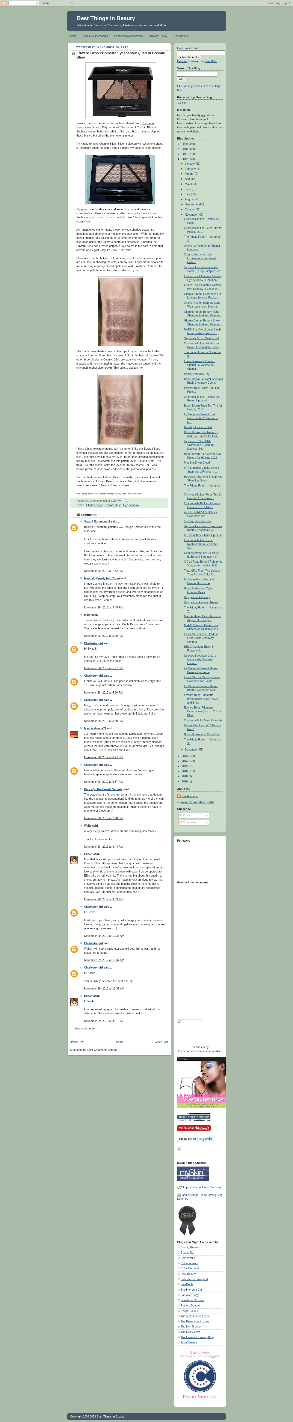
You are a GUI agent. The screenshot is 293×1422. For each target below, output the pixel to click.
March (189, 173)
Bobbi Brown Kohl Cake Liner (202, 734)
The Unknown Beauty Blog (197, 1337)
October (190, 209)
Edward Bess (113, 505)
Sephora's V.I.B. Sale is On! (201, 338)
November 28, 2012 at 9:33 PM (103, 899)
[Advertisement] (194, 950)
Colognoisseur (189, 1263)
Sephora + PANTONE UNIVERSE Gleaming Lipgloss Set (199, 445)
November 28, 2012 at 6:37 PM (103, 781)
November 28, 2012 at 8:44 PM (103, 846)
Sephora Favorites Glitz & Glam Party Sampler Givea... (200, 659)
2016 (185, 771)
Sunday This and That (197, 521)
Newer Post (77, 1042)
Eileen (88, 854)
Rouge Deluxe (189, 1310)
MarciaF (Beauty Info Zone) (102, 578)
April (188, 178)
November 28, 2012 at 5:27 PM (103, 668)
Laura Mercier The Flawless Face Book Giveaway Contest (201, 638)
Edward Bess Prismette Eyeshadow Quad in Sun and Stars (201, 699)
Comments (189, 822)
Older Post (161, 1042)
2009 (185, 144)
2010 (185, 148)
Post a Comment (84, 1028)
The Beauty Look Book (195, 1321)
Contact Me (181, 36)
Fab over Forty (190, 1295)
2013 (185, 756)
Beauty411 (187, 1252)
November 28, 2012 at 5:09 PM (103, 635)
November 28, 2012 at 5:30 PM (103, 720)
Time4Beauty (189, 1342)
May (188, 184)
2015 (185, 766)
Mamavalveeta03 (95, 728)
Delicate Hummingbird (194, 1279)
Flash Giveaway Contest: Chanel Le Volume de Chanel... (199, 365)
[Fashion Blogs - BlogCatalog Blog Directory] (200, 1198)
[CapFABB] (200, 1399)
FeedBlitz (211, 61)
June (188, 189)
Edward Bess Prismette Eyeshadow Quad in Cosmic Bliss (203, 711)
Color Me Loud (190, 1268)
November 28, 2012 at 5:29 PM (103, 692)
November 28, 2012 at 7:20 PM (103, 818)
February (191, 168)
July (188, 194)
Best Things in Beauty (106, 18)
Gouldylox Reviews (192, 1300)
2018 (185, 776)
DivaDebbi (187, 1284)
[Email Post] (125, 500)
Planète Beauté (190, 1305)
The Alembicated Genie (195, 1316)
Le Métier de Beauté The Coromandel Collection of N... (201, 418)
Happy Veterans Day (197, 373)
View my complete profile (197, 802)
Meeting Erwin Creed (197, 462)
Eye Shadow (131, 505)
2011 (185, 154)
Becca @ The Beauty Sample (103, 789)
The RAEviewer (190, 1331)
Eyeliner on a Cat (191, 1289)
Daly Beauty (188, 1273)
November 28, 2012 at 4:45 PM (103, 607)
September (192, 204)
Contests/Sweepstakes (128, 36)
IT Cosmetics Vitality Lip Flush (203, 535)
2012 (185, 159)
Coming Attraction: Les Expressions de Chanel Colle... (200, 258)
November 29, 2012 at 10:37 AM (104, 960)
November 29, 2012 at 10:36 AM (104, 935)
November (191, 214)
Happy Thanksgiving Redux (201, 602)
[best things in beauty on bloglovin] (195, 1141)
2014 (185, 761)
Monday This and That (198, 427)
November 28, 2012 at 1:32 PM (103, 570)
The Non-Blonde (191, 1326)
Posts (186, 815)
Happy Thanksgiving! (197, 597)
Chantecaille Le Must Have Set (203, 720)
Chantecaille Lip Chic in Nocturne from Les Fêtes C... (201, 544)
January (190, 163)
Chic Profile (188, 1258)
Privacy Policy (158, 36)
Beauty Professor (191, 1247)
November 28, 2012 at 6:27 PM (103, 757)
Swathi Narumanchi (97, 521)
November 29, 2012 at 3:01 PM (103, 1021)
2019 (185, 781)
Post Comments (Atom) (102, 1049)
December (191, 749)
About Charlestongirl (95, 36)
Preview (182, 61)
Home (73, 36)
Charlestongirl (94, 505)
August (190, 199)
